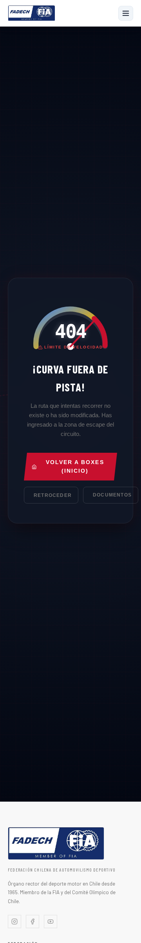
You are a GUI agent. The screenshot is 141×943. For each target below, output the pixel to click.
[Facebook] (32, 921)
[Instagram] (14, 921)
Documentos (112, 495)
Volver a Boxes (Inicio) (75, 466)
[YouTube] (50, 921)
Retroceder (53, 495)
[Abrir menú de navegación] (125, 13)
